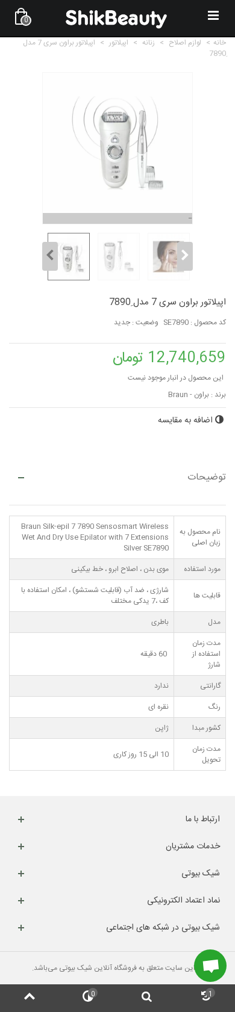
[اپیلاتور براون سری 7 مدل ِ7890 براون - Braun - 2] (117, 257)
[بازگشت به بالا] (29, 998)
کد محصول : (208, 322)
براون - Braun (188, 395)
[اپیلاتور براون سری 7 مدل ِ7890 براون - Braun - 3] (167, 257)
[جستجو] (147, 998)
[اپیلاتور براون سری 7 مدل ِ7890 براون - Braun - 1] (67, 257)
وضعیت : (145, 322)
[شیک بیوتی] (116, 18)
